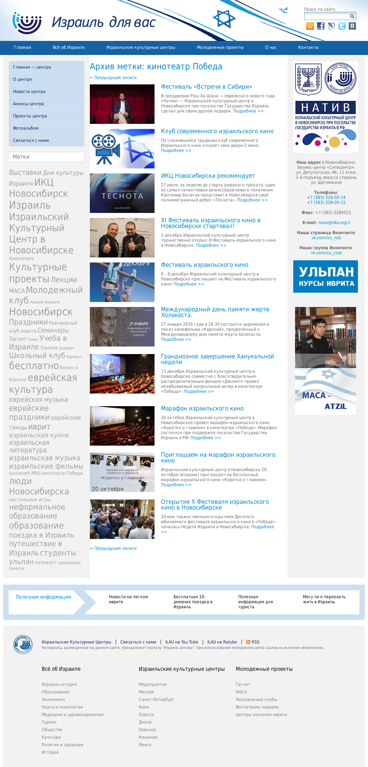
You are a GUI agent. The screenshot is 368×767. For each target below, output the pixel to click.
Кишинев (148, 737)
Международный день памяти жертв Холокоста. (215, 312)
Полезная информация (43, 597)
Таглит (18, 339)
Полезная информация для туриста (255, 601)
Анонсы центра (28, 103)
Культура (51, 737)
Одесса (146, 714)
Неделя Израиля (45, 302)
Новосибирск (41, 312)
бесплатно (34, 366)
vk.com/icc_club (326, 252)
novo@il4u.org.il (334, 222)
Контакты (308, 47)
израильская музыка (44, 458)
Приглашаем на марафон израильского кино (218, 458)
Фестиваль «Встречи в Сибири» (206, 87)
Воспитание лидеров (257, 707)
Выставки (25, 172)
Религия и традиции (62, 744)
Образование (55, 691)
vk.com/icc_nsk (326, 237)
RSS (255, 642)
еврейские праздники (29, 413)
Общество (52, 729)
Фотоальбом (25, 128)
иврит (39, 427)
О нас (271, 47)
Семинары (53, 330)
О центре (22, 79)
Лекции (64, 279)
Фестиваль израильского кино (204, 265)
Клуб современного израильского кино (217, 131)
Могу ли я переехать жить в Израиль (324, 599)
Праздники (28, 322)
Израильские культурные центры (140, 47)
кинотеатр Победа (62, 473)
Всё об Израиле (69, 47)
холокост (46, 562)
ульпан (21, 561)
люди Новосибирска (39, 486)
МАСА (17, 291)
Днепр (145, 722)
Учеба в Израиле (38, 342)
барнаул (74, 356)
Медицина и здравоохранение (73, 714)
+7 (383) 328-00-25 (326, 202)
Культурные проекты (38, 273)
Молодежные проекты (220, 47)
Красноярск (21, 258)
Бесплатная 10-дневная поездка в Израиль (193, 601)
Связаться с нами (31, 140)
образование (36, 525)
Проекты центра (30, 115)
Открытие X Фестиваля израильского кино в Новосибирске (215, 505)
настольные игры (30, 499)
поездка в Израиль (41, 535)
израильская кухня (39, 435)
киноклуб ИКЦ (25, 473)
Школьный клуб (37, 355)
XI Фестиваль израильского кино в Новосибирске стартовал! (211, 223)
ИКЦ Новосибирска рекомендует (208, 176)
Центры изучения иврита (261, 714)
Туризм (49, 722)
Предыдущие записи (113, 77)
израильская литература (29, 446)
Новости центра (29, 91)
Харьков (147, 729)
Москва (146, 691)
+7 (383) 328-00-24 (326, 197)
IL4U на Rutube (222, 642)
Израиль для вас (79, 20)
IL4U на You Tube (181, 642)
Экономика (53, 699)
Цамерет (67, 348)
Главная (22, 47)
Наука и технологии (62, 707)
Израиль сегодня (59, 684)
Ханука (49, 347)
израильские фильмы (46, 466)
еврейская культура (43, 383)
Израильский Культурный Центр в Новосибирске (41, 233)
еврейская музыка (38, 399)
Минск (145, 744)
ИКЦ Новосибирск (38, 188)
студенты (58, 552)
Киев (144, 707)
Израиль (30, 205)
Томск (33, 339)
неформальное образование (37, 511)
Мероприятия (153, 684)
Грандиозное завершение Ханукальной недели (217, 359)
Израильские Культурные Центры (76, 642)
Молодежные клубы (256, 699)
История (50, 752)
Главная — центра (32, 67)
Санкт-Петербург (157, 699)
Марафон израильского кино (202, 408)
